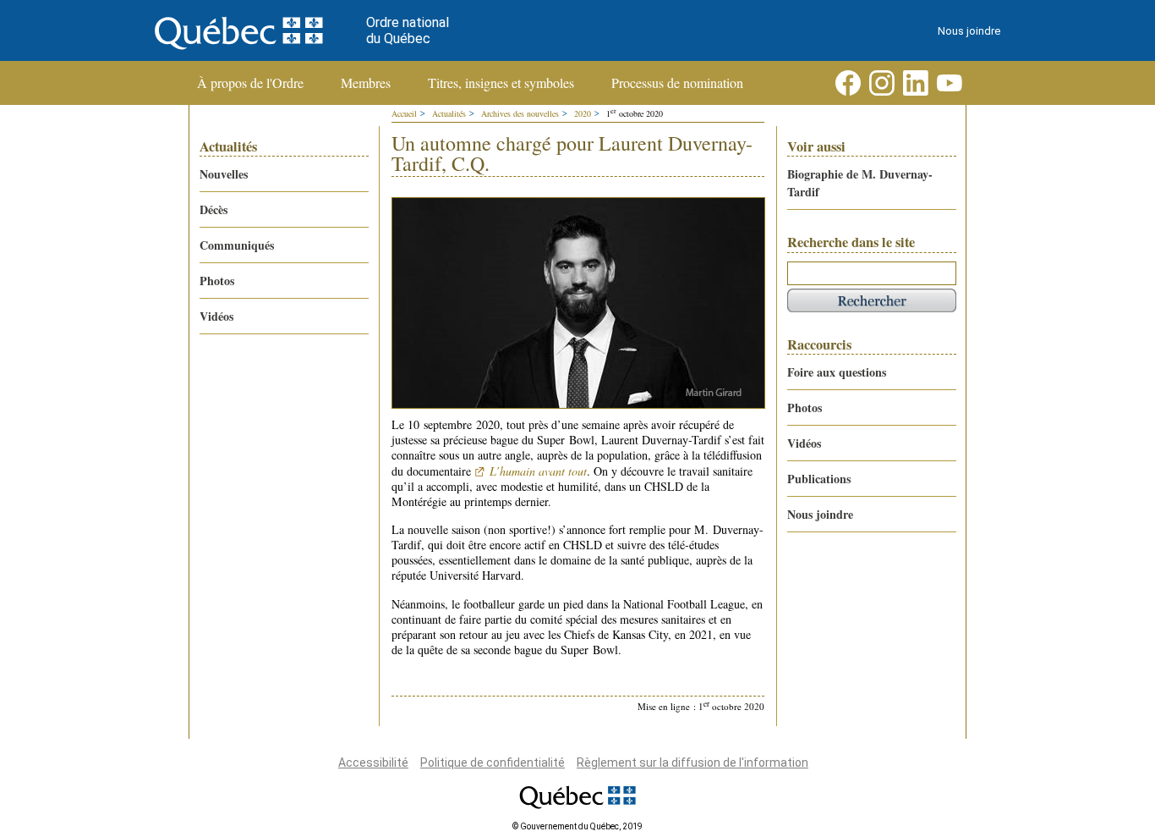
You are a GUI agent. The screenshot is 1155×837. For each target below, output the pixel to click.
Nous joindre (969, 31)
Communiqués (237, 245)
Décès (213, 209)
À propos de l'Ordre (250, 83)
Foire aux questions (836, 372)
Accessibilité (373, 762)
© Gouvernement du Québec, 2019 (577, 826)
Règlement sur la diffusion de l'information (692, 762)
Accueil (404, 113)
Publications (819, 478)
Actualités (449, 113)
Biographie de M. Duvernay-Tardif (860, 183)
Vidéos (216, 316)
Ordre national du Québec (407, 30)
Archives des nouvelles (520, 113)
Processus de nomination (677, 83)
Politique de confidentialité (492, 762)
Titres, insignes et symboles (501, 83)
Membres (366, 83)
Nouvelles (224, 174)
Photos (217, 280)
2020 (582, 113)
